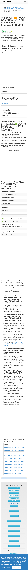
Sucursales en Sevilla (14, 495)
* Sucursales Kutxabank (14, 546)
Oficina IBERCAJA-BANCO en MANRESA (14, 470)
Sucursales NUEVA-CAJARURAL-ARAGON (14, 8)
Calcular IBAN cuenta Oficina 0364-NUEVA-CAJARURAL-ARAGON (14, 343)
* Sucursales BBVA (14, 516)
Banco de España (14, 553)
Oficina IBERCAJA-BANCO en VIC (12, 473)
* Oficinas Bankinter (14, 511)
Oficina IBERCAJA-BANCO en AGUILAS (14, 458)
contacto (19, 284)
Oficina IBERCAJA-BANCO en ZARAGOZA (14, 450)
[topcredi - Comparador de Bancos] (6, 1)
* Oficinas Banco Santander (14, 531)
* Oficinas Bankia (14, 506)
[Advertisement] (14, 68)
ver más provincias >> (14, 503)
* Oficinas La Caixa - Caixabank (14, 521)
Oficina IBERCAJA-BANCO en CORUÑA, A (14, 461)
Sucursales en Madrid (14, 490)
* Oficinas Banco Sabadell (14, 526)
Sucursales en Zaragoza (14, 500)
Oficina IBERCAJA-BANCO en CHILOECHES (15, 456)
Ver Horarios (5, 103)
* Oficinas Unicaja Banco (14, 536)
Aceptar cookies (16, 567)
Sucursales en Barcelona (14, 487)
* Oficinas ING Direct (14, 541)
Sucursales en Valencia (14, 498)
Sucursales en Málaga (14, 493)
